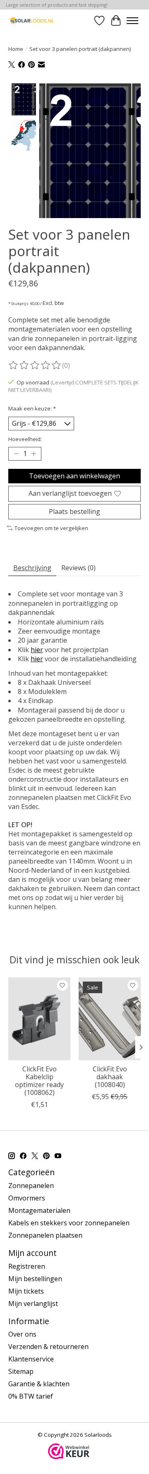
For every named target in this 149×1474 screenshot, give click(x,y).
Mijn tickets (26, 1291)
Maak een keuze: (32, 408)
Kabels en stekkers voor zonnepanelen (69, 1222)
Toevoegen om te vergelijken (51, 528)
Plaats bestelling (74, 511)
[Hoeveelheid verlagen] (16, 454)
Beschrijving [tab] (32, 567)
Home (15, 49)
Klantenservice (31, 1359)
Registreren (26, 1266)
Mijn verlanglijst (33, 1303)
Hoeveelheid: (25, 439)
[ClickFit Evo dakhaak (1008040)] (110, 1018)
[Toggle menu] (132, 20)
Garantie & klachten (39, 1383)
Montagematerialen (39, 1210)
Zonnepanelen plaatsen (45, 1235)
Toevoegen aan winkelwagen (74, 475)
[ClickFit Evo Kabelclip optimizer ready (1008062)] (39, 1018)
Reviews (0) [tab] (78, 567)
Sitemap (21, 1371)
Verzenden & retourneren (48, 1346)
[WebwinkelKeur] (68, 1456)
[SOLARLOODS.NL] (31, 20)
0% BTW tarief (30, 1396)
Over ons (22, 1334)
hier (37, 649)
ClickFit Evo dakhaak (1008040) (110, 1076)
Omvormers (26, 1198)
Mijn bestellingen (35, 1278)
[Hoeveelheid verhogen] (33, 454)
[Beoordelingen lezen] (35, 365)
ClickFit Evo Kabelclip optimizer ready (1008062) (39, 1080)
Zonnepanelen (31, 1185)
